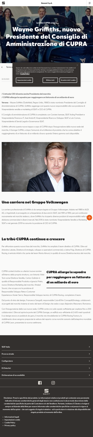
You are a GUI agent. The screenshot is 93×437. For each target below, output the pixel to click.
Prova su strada (8, 354)
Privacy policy (10, 425)
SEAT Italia (6, 347)
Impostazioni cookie (24, 80)
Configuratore (7, 361)
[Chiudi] (77, 65)
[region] (46, 74)
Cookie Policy (10, 423)
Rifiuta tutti (50, 80)
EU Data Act (6, 368)
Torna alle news (12, 67)
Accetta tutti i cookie (68, 80)
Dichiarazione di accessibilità (13, 375)
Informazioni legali (12, 417)
